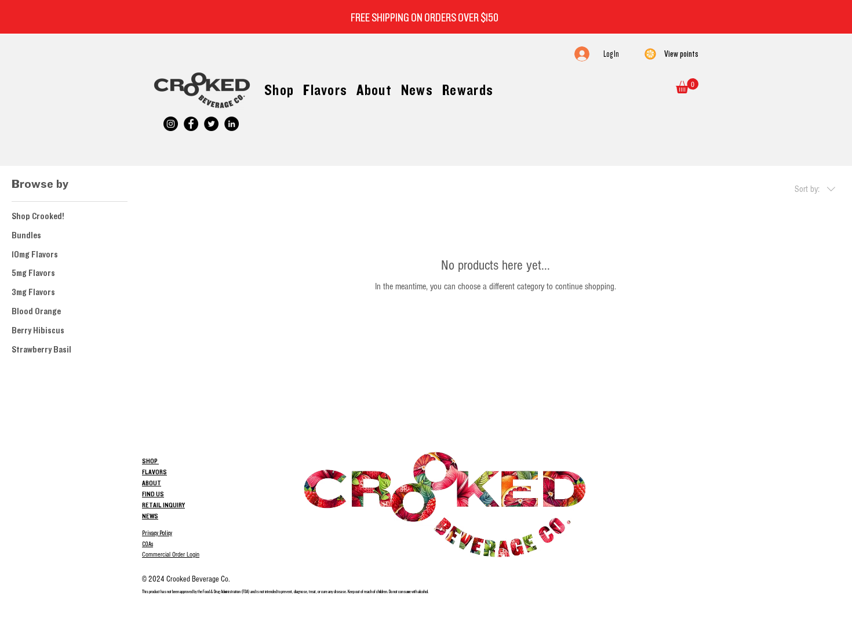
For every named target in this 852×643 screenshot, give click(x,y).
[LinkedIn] (231, 124)
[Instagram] (170, 124)
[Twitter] (211, 124)
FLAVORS (154, 471)
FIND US (153, 494)
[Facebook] (191, 124)
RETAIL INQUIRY (163, 505)
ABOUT (151, 482)
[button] (687, 85)
